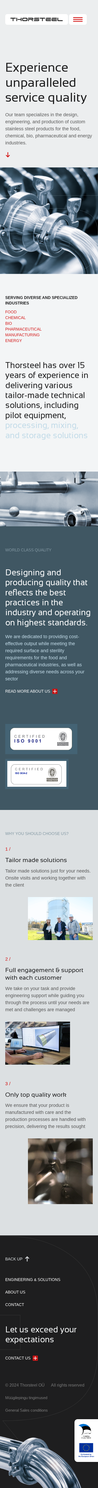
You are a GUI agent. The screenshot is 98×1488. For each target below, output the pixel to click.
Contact (14, 1304)
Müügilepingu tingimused (26, 1397)
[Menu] (78, 19)
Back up (13, 1259)
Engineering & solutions (32, 1279)
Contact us (18, 1358)
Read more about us (27, 691)
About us (15, 1292)
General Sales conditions (26, 1410)
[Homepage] (36, 19)
